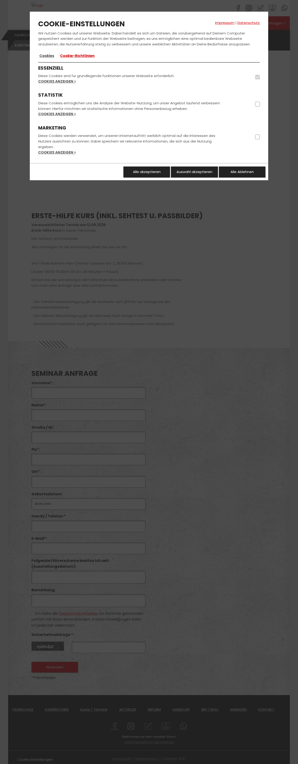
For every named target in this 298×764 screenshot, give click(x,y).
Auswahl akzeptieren (194, 171)
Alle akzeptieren (147, 171)
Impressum (224, 22)
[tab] (46, 56)
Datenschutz (248, 22)
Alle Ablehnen (242, 171)
